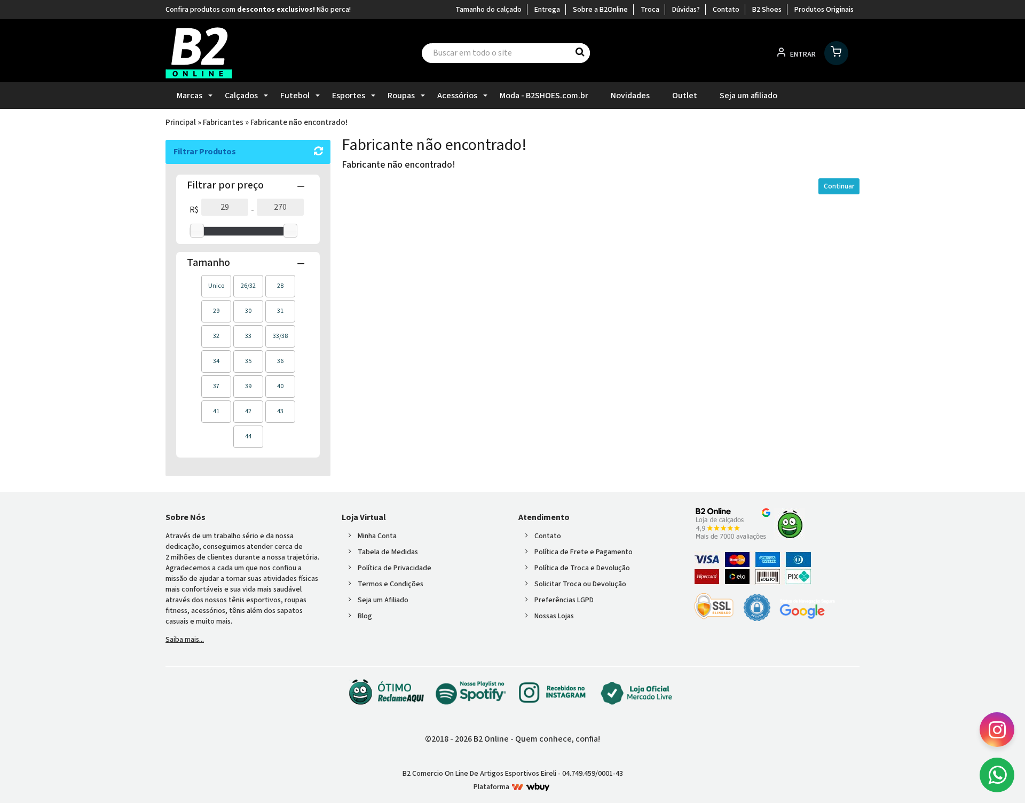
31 (280, 311)
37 (216, 386)
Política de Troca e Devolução (582, 568)
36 (280, 361)
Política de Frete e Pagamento (583, 552)
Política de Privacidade (394, 568)
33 (248, 336)
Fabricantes (223, 122)
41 (216, 411)
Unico (216, 285)
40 (280, 386)
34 (216, 361)
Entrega (547, 9)
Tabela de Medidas (388, 552)
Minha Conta (377, 536)
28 (280, 285)
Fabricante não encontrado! (299, 122)
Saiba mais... (184, 639)
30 (248, 311)
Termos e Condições (390, 584)
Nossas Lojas (554, 616)
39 (248, 386)
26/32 (248, 285)
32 (216, 336)
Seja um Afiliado (383, 600)
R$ (194, 209)
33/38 (280, 336)
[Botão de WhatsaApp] (997, 775)
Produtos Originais (824, 9)
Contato (726, 9)
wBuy (530, 787)
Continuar (839, 186)
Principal (180, 122)
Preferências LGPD (564, 600)
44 (248, 436)
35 (248, 361)
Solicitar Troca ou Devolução (580, 584)
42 (248, 411)
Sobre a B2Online (600, 9)
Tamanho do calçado (488, 9)
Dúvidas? (686, 9)
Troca (650, 9)
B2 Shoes (767, 9)
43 (280, 411)
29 (216, 311)
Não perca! (334, 9)
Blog (365, 616)
